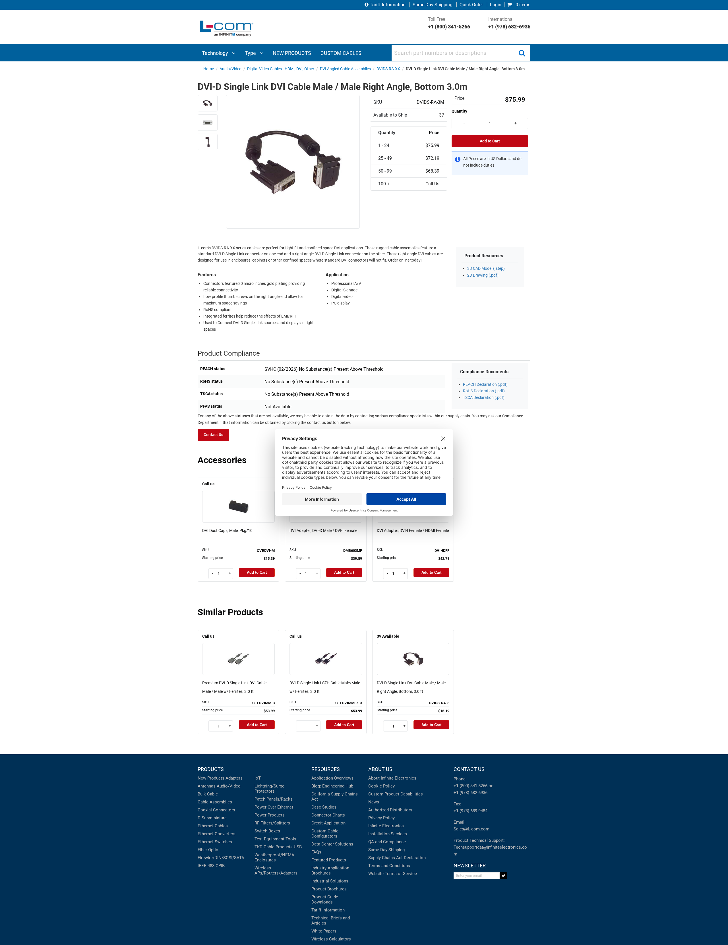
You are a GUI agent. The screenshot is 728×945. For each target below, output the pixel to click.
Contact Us (213, 434)
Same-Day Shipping (386, 849)
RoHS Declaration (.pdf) (484, 391)
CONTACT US (469, 769)
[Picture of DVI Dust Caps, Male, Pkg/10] (239, 498)
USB (298, 846)
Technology (215, 53)
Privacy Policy (381, 817)
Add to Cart (490, 141)
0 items (522, 4)
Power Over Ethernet (274, 807)
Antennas (207, 786)
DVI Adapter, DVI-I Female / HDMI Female (413, 530)
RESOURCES (325, 769)
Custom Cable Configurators (324, 833)
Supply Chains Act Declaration (397, 857)
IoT (258, 778)
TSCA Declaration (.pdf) (483, 397)
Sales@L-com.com (471, 829)
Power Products (270, 815)
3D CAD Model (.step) (486, 268)
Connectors (224, 810)
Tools (291, 839)
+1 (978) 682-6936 (470, 792)
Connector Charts (328, 815)
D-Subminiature (212, 817)
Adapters (234, 778)
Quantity (459, 111)
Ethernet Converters (216, 833)
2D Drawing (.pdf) (483, 275)
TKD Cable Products (274, 846)
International (509, 23)
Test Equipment (269, 839)
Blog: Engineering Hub (332, 786)
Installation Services (387, 833)
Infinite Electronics (386, 825)
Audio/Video (229, 786)
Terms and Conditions (389, 865)
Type (251, 53)
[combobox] (461, 53)
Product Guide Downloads (324, 899)
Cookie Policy (381, 786)
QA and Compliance (387, 841)
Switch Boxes (267, 831)
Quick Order (471, 4)
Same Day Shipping (432, 4)
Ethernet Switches (215, 841)
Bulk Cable (208, 794)
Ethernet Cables (213, 825)
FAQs (316, 852)
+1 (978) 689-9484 (470, 810)
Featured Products (328, 860)
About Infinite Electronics (392, 778)
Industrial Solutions (329, 881)
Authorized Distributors (390, 810)
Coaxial (205, 810)
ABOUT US (380, 769)
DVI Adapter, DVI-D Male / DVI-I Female (323, 530)
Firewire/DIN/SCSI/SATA (221, 857)
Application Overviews (332, 778)
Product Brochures (329, 889)
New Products (211, 778)
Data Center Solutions (332, 844)
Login (495, 4)
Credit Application (328, 823)
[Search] (521, 52)
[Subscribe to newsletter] (503, 875)
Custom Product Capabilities (395, 794)
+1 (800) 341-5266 (470, 785)
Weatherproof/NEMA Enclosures (274, 857)
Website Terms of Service (392, 873)
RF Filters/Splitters (272, 823)
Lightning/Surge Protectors (269, 789)
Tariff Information (388, 4)
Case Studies (323, 807)
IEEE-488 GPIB (211, 865)
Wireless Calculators (331, 939)
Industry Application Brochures (330, 870)
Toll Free (449, 23)
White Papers (323, 931)
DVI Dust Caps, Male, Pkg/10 (227, 530)
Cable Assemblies (215, 802)
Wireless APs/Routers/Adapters (276, 870)
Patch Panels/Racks (274, 799)
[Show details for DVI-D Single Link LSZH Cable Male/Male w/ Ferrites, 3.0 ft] (326, 650)
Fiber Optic (208, 849)
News (373, 802)
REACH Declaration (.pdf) (485, 384)
